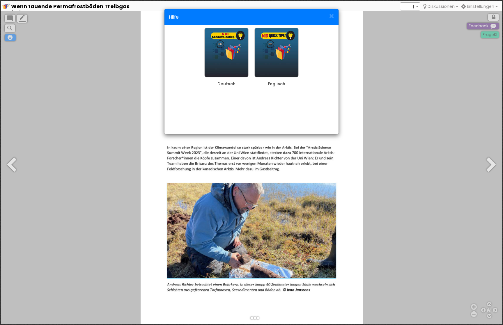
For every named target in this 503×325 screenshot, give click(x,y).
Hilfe (174, 17)
